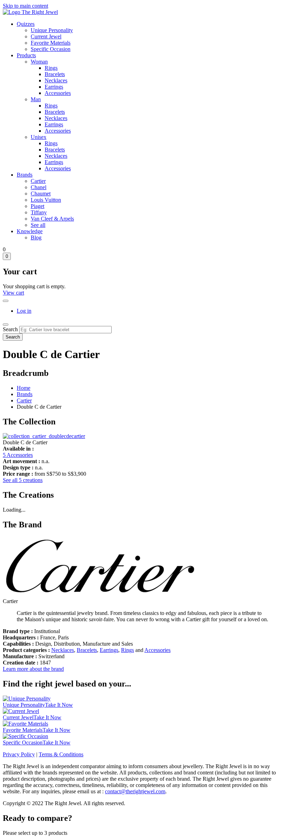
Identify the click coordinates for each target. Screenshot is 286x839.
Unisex (38, 137)
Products (26, 55)
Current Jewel (46, 36)
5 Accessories (18, 455)
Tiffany (39, 212)
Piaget (37, 206)
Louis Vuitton (46, 200)
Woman (39, 62)
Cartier (38, 181)
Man (36, 99)
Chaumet (41, 193)
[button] (44, 436)
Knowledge (30, 231)
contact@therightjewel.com (135, 791)
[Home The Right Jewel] (30, 12)
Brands (24, 175)
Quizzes (26, 24)
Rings (51, 68)
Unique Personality (52, 30)
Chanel (38, 187)
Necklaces (56, 80)
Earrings (54, 87)
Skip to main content (25, 6)
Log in (24, 311)
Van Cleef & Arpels (52, 219)
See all (38, 225)
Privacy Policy (19, 754)
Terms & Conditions (61, 754)
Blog (36, 237)
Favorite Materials (50, 43)
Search (10, 329)
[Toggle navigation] (5, 325)
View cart (13, 293)
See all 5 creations (23, 480)
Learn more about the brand (33, 669)
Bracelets (55, 74)
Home (23, 388)
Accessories (58, 93)
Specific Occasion (50, 49)
